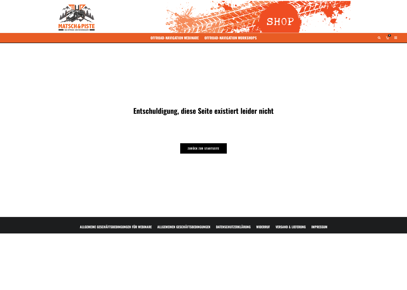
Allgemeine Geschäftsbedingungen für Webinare (116, 226)
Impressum (319, 226)
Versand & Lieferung (291, 226)
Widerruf (263, 226)
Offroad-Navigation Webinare (175, 37)
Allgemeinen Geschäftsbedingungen (183, 226)
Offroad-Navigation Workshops (230, 37)
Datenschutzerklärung (233, 226)
